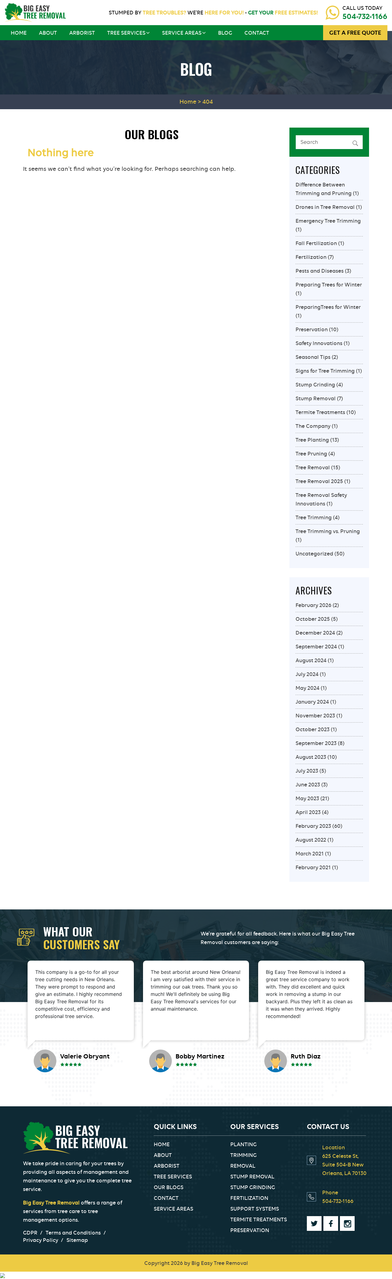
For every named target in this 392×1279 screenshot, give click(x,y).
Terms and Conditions (73, 1233)
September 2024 (316, 646)
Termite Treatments (320, 412)
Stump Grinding (315, 385)
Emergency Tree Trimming (328, 221)
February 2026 (313, 605)
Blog (225, 33)
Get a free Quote (355, 32)
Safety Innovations (319, 343)
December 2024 (315, 633)
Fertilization (311, 257)
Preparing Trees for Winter (329, 285)
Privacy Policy (40, 1240)
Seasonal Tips (313, 357)
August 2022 (311, 840)
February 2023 (313, 826)
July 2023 (307, 771)
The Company (313, 426)
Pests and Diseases (320, 271)
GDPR (30, 1233)
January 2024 (312, 702)
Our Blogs (168, 1187)
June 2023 (308, 785)
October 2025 (313, 619)
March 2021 (310, 854)
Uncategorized (314, 554)
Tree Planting (312, 440)
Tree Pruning (311, 454)
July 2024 (307, 674)
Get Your (282, 13)
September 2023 (316, 743)
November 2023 (315, 715)
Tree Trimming (314, 517)
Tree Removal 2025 (319, 481)
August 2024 (311, 660)
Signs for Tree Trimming (325, 371)
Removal (242, 1166)
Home (19, 33)
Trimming (243, 1155)
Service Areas (182, 33)
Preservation (312, 329)
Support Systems (254, 1209)
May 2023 (307, 798)
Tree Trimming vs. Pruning (328, 531)
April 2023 (308, 812)
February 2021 (313, 867)
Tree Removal (313, 467)
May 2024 (307, 688)
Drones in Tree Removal (325, 207)
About (48, 33)
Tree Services (126, 33)
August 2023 (311, 757)
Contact (256, 33)
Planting (243, 1144)
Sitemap (77, 1240)
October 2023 (313, 729)
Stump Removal (316, 398)
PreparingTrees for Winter (328, 307)
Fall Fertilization (316, 243)
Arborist (82, 33)
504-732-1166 (364, 16)
